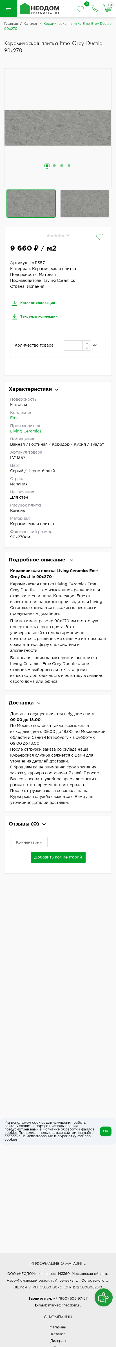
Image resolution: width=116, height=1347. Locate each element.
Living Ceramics (25, 431)
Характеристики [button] (30, 389)
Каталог (58, 1334)
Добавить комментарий (58, 857)
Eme (14, 418)
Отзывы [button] (24, 824)
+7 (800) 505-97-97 (70, 1298)
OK (105, 1131)
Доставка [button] (21, 703)
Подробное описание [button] (38, 560)
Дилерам (58, 1340)
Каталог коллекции (37, 303)
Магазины (58, 1327)
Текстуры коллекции (38, 316)
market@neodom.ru (64, 1305)
